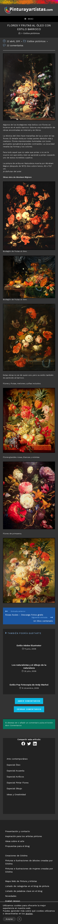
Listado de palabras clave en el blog (23, 891)
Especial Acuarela (15, 770)
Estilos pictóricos (36, 41)
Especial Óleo (13, 765)
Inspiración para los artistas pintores (23, 836)
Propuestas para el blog (17, 846)
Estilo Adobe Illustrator (29, 645)
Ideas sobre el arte (14, 841)
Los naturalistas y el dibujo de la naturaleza (29, 666)
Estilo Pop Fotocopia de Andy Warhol (29, 684)
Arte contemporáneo (17, 759)
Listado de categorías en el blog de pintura (27, 886)
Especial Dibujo (14, 788)
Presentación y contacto (17, 831)
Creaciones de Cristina (16, 855)
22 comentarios (15, 45)
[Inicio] (19, 33)
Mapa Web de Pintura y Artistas (21, 881)
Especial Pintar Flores (18, 782)
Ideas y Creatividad (16, 794)
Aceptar (9, 919)
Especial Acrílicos (15, 776)
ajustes (29, 913)
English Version (12, 901)
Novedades (10, 896)
